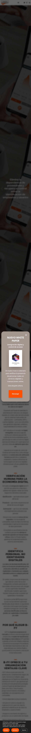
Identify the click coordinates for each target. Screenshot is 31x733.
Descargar (15, 394)
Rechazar (15, 730)
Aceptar (6, 730)
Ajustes (24, 730)
